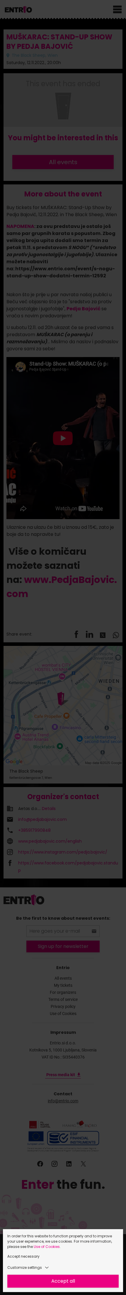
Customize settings (24, 1267)
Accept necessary (23, 1256)
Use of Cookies (47, 1246)
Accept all (63, 1281)
